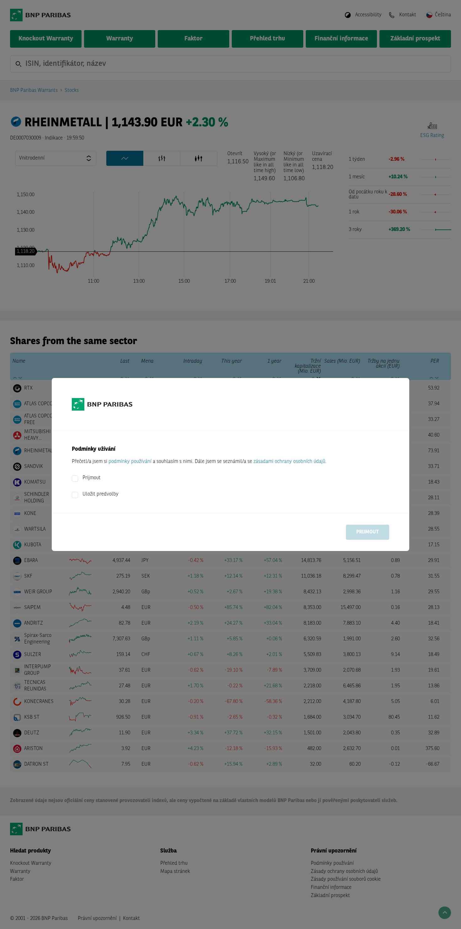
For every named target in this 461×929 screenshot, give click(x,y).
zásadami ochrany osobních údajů (289, 461)
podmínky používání (130, 461)
